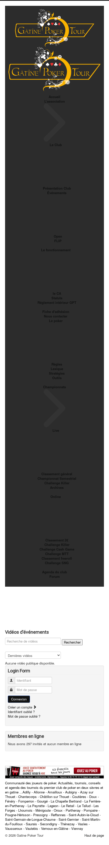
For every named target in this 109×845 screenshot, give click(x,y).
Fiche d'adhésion (55, 311)
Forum (54, 576)
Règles (56, 364)
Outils (57, 377)
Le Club (56, 144)
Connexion (19, 699)
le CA (57, 293)
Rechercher (72, 642)
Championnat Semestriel (57, 478)
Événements (56, 192)
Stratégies (57, 373)
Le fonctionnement (55, 249)
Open (58, 236)
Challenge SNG (57, 562)
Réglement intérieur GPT (57, 302)
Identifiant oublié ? (21, 711)
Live (55, 430)
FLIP (58, 240)
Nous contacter (55, 316)
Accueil (54, 96)
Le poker (56, 320)
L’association (54, 101)
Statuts (56, 297)
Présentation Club (57, 188)
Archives (57, 487)
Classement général (56, 473)
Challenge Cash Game (57, 549)
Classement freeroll (57, 558)
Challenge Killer (56, 483)
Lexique (57, 368)
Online (55, 496)
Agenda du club (54, 571)
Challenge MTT (57, 553)
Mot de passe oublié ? (24, 716)
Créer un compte (20, 707)
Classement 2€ (56, 540)
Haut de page (94, 835)
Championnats (54, 386)
